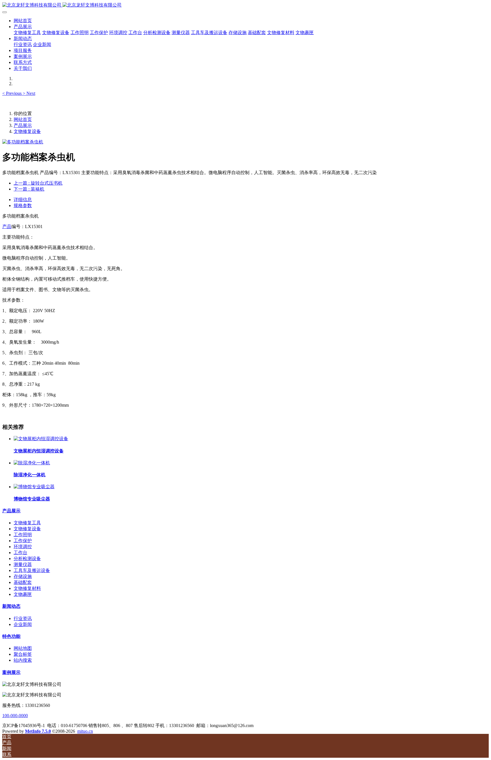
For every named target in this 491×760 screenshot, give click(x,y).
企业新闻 (23, 624)
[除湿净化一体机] (32, 462)
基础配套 (23, 582)
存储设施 (23, 576)
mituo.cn (85, 731)
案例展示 (11, 672)
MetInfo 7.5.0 (38, 731)
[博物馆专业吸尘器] (34, 486)
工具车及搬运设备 (32, 570)
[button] (12, 93)
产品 (6, 226)
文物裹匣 (23, 594)
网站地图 (23, 648)
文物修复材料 (27, 588)
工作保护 (23, 540)
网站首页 (23, 20)
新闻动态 (11, 606)
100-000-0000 (15, 715)
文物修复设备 (27, 131)
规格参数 (23, 205)
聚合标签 (23, 654)
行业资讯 (23, 618)
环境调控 (23, 546)
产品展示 (23, 125)
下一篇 (29, 189)
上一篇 (38, 183)
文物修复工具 (27, 522)
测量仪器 (23, 564)
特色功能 (11, 636)
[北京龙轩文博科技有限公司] (245, 5)
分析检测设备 (27, 558)
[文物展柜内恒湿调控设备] (41, 438)
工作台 (20, 552)
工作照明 (23, 534)
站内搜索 (23, 660)
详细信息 (23, 199)
